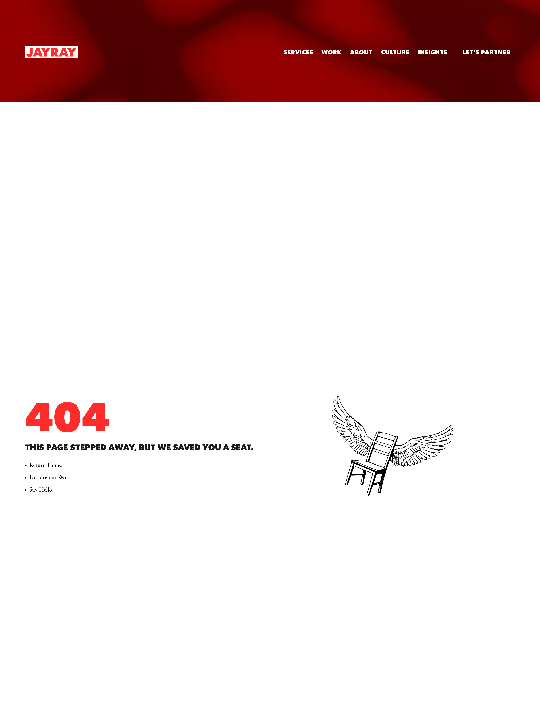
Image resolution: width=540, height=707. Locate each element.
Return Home (45, 465)
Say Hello (40, 490)
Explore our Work (50, 477)
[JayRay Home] (51, 52)
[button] (298, 52)
